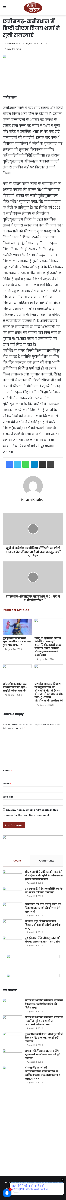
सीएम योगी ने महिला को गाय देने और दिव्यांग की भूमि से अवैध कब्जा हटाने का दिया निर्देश (44, 875)
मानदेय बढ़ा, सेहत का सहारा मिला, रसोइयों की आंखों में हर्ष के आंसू (43, 924)
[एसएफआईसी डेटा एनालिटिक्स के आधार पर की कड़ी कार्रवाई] (12, 893)
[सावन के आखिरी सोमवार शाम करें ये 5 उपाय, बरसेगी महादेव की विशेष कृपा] (12, 1005)
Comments (46, 860)
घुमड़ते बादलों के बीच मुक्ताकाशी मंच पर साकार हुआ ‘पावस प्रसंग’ (17, 641)
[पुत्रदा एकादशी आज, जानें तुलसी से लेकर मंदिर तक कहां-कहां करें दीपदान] (12, 1038)
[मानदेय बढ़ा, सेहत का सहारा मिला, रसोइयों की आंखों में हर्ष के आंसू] (12, 926)
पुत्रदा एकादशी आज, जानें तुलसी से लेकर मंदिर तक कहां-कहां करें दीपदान (44, 1037)
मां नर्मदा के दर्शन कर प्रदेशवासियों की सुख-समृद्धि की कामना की (15, 687)
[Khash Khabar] (33, 7)
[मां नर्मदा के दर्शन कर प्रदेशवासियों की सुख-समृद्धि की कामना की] (17, 673)
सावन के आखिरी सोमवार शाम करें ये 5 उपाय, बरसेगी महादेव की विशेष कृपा (44, 1004)
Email (7, 783)
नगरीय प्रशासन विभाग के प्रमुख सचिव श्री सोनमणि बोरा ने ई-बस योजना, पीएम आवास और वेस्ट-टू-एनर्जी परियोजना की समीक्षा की (48, 692)
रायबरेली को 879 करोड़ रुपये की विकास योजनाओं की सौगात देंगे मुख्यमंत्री (43, 908)
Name (7, 770)
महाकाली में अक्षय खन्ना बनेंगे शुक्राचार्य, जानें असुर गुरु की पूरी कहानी (43, 1054)
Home (8, 1188)
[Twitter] (17, 464)
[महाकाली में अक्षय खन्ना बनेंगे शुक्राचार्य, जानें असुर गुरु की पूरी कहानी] (12, 1055)
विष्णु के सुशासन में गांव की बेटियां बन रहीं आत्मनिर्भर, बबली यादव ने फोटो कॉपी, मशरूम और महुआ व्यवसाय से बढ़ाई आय (48, 646)
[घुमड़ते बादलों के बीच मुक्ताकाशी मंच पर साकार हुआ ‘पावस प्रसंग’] (17, 627)
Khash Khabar (12, 43)
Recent (16, 860)
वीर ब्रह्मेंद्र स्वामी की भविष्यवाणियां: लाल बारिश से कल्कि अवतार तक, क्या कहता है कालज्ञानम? (42, 1073)
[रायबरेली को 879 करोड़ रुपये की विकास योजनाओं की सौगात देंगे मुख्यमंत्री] (12, 909)
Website (8, 796)
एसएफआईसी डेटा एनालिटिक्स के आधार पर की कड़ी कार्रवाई (44, 890)
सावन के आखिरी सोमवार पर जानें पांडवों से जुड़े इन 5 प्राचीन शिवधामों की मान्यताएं (44, 1020)
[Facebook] (9, 464)
